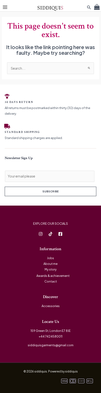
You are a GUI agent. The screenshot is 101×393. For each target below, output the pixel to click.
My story (51, 269)
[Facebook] (60, 234)
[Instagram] (41, 234)
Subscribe (51, 191)
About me (50, 264)
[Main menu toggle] (5, 7)
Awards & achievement (53, 276)
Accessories (51, 306)
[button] (89, 7)
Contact (50, 281)
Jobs (50, 258)
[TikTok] (50, 234)
